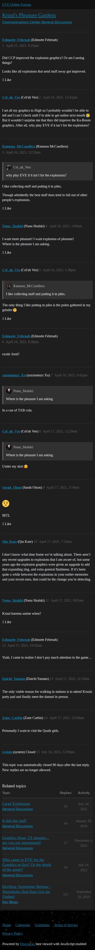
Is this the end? (14, 820)
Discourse (27, 944)
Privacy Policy (12, 933)
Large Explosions (16, 803)
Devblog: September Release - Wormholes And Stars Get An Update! (26, 891)
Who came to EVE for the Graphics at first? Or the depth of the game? (26, 864)
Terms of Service (66, 925)
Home (6, 925)
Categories (22, 925)
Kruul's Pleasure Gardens (29, 15)
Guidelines (42, 925)
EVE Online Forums (16, 4)
